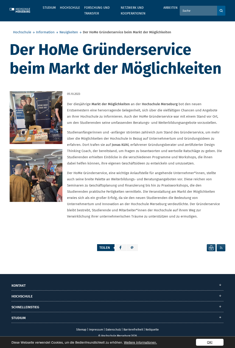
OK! (210, 342)
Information (45, 32)
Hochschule (22, 32)
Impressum (96, 329)
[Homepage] (23, 9)
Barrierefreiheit (133, 329)
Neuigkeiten (68, 32)
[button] (120, 247)
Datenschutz (113, 329)
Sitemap (81, 329)
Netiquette (152, 329)
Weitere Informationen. (140, 342)
